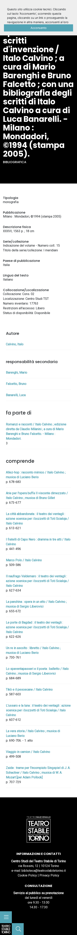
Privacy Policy (49, 875)
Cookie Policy (27, 875)
